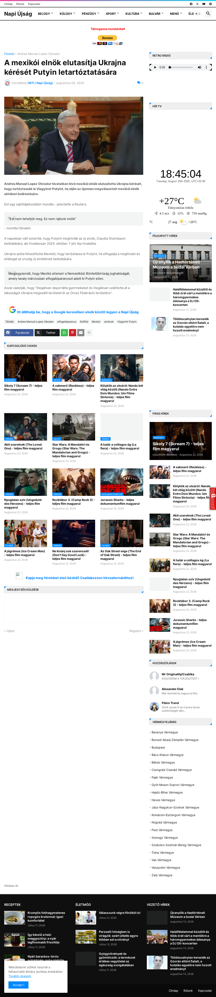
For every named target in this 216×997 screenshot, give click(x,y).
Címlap (8, 3)
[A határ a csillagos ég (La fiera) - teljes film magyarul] (160, 565)
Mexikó (96, 321)
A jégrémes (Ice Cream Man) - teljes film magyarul (24, 553)
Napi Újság (18, 14)
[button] (197, 14)
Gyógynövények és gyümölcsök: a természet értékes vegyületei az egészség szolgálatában (117, 959)
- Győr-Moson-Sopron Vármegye (172, 785)
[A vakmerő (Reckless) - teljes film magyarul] (160, 472)
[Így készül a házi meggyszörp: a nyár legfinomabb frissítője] (14, 940)
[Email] (80, 332)
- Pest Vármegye (161, 830)
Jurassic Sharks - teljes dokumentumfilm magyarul (120, 501)
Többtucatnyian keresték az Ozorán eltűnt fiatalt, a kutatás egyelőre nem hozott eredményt (191, 324)
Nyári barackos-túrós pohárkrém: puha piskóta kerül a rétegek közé (46, 960)
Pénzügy (89, 13)
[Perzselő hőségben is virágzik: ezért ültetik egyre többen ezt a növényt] (86, 937)
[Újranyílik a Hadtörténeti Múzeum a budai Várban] (157, 918)
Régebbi (135, 631)
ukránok (109, 321)
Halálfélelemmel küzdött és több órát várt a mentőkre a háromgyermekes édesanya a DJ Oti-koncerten (192, 297)
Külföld (84, 321)
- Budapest (157, 747)
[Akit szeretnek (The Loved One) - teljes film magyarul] (160, 520)
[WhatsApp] (64, 332)
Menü (174, 13)
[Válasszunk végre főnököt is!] (86, 918)
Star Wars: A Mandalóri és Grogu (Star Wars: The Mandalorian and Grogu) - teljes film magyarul (71, 450)
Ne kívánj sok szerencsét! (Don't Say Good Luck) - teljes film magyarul (70, 554)
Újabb (11, 631)
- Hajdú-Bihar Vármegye (166, 792)
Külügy (66, 13)
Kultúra (132, 13)
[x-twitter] (197, 4)
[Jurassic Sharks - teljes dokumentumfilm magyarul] (160, 625)
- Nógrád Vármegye (163, 822)
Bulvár (154, 13)
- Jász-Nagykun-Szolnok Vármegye (174, 807)
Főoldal (9, 54)
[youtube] (203, 4)
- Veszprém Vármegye (165, 867)
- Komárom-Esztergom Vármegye (172, 815)
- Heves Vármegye (162, 800)
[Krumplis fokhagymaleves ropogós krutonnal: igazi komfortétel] (14, 918)
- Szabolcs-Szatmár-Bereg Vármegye (175, 845)
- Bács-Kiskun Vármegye (167, 755)
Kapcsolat (34, 3)
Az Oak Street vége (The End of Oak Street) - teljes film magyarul (120, 554)
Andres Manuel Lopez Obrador (39, 54)
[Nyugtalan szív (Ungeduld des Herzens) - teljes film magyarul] (160, 584)
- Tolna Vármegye (162, 852)
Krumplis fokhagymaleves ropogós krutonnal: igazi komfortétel (46, 916)
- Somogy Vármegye (164, 837)
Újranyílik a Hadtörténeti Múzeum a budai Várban (187, 914)
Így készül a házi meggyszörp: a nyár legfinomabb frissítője (43, 938)
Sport (111, 13)
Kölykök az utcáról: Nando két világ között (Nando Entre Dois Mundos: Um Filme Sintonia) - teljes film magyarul (121, 393)
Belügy (44, 13)
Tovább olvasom (19, 976)
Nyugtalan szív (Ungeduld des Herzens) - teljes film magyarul (23, 503)
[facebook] (191, 4)
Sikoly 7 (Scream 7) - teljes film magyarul (23, 387)
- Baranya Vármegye (164, 732)
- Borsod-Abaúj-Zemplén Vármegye (174, 740)
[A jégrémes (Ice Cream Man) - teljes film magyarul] (160, 647)
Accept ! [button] (18, 985)
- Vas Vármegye (160, 860)
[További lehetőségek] (89, 332)
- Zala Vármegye (161, 875)
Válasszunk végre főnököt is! (119, 912)
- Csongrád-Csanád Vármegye (171, 770)
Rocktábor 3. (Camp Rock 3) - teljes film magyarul (73, 501)
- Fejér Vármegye (161, 777)
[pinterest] (210, 4)
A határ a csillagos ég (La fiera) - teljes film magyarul (119, 446)
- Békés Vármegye (162, 762)
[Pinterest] (72, 332)
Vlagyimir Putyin (126, 321)
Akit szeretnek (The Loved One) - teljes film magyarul (23, 446)
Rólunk (20, 3)
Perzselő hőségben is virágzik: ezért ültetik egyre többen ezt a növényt (118, 935)
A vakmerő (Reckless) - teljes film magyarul (73, 387)
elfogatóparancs (66, 321)
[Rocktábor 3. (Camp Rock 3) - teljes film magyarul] (160, 606)
